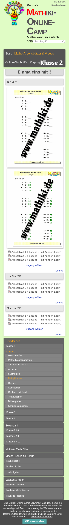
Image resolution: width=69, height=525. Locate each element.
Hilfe (55, 2)
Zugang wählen (34, 265)
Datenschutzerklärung (42, 516)
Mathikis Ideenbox (15, 496)
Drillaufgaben (14, 401)
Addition (12, 369)
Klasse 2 (10, 351)
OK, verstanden (34, 521)
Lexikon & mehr (14, 479)
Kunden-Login (58, 5)
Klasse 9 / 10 (13, 441)
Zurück (59, 271)
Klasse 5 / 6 (12, 430)
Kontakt (61, 2)
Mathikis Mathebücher (17, 490)
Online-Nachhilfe (16, 62)
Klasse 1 (10, 346)
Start (8, 53)
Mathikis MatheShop (17, 449)
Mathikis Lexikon (15, 484)
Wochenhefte (15, 355)
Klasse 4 (10, 418)
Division (12, 383)
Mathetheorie (13, 461)
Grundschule (12, 340)
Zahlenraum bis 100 (18, 364)
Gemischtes (14, 388)
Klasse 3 (10, 412)
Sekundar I (11, 425)
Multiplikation (15, 378)
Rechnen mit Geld (17, 392)
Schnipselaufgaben (18, 406)
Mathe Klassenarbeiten (20, 360)
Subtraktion (14, 374)
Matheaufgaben (14, 466)
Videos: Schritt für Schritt (19, 455)
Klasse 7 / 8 (12, 436)
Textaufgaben (15, 397)
